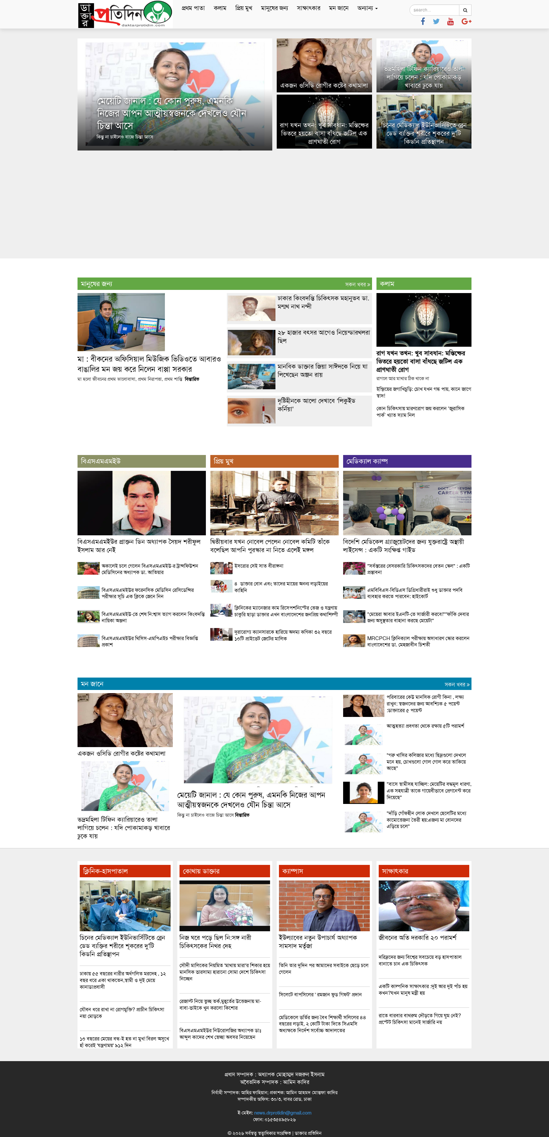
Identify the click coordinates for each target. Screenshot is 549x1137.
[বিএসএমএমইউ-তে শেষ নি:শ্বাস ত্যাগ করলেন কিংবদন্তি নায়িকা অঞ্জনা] (142, 627)
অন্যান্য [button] (366, 8)
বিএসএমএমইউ (101, 461)
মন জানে (339, 8)
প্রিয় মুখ (243, 8)
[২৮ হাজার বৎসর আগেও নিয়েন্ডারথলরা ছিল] (299, 354)
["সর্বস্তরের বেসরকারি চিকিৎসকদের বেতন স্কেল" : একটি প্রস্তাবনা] (407, 579)
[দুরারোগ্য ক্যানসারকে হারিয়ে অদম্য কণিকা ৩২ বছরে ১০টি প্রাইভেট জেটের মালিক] (274, 645)
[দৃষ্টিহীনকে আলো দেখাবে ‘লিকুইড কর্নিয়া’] (299, 422)
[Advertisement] (274, 204)
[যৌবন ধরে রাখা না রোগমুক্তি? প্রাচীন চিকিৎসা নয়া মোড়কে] (125, 1023)
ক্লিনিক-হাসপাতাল (105, 871)
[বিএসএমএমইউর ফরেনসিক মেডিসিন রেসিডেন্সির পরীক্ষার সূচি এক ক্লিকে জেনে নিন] (142, 603)
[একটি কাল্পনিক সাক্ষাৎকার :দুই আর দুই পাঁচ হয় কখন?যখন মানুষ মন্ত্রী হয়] (424, 1000)
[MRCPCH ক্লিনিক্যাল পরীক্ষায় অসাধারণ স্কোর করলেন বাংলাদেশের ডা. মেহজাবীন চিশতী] (407, 651)
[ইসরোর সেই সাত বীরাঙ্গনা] (274, 573)
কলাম (220, 8)
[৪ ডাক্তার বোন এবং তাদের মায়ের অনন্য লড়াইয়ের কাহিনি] (274, 597)
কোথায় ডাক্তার (201, 871)
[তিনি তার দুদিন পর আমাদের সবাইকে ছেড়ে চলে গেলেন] (324, 979)
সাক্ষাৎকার (308, 8)
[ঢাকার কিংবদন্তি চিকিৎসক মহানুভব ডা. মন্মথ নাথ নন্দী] (299, 319)
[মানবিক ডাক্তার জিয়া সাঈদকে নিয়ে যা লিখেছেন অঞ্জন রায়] (299, 388)
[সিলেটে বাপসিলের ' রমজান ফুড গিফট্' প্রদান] (324, 1001)
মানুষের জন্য (274, 8)
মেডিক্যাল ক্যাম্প (367, 461)
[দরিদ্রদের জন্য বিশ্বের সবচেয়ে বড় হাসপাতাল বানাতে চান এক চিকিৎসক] (424, 970)
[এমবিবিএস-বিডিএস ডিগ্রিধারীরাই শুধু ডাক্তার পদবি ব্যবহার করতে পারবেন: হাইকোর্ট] (407, 603)
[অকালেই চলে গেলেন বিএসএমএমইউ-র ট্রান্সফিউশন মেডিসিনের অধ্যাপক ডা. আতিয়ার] (142, 579)
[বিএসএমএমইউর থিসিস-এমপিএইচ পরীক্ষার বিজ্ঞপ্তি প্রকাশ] (142, 651)
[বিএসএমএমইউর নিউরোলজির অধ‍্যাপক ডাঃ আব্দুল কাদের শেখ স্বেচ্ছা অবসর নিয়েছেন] (225, 1044)
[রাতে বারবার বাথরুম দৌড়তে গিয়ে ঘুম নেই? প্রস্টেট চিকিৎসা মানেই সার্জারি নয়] (424, 1029)
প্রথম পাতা (193, 8)
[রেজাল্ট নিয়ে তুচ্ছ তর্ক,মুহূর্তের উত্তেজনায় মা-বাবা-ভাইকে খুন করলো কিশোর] (225, 1015)
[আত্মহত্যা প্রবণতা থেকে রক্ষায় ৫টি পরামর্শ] (407, 744)
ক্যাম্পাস (292, 871)
